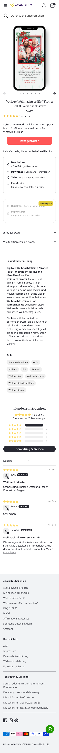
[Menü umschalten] (5, 5)
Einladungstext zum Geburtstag (21, 692)
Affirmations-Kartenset (16, 618)
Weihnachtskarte (35, 376)
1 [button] (19, 93)
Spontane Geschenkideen (17, 623)
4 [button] (31, 93)
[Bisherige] (4, 93)
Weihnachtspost (16, 390)
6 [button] (39, 93)
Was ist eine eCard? (14, 598)
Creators (8, 628)
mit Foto (13, 369)
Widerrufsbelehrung (14, 661)
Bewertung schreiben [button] (30, 449)
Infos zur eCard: (12, 232)
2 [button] (23, 93)
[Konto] (44, 4)
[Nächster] (54, 93)
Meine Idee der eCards (16, 592)
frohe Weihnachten (18, 362)
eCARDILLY (26, 744)
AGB (5, 645)
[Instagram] (11, 720)
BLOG (6, 613)
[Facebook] (5, 720)
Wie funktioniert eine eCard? (19, 241)
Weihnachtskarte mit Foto (21, 383)
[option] (29, 58)
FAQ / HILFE (10, 608)
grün (35, 362)
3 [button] (27, 93)
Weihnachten (15, 376)
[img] (10, 469)
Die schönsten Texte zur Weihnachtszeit (25, 707)
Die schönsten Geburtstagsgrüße (21, 702)
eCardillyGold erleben (15, 587)
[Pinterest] (16, 720)
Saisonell (35, 369)
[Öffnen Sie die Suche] (5, 15)
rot (24, 369)
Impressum (9, 651)
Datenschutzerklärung (15, 656)
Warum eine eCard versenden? (20, 603)
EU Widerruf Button (14, 666)
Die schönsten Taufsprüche (18, 697)
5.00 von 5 (38, 414)
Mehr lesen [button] (9, 552)
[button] (11, 116)
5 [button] (35, 93)
